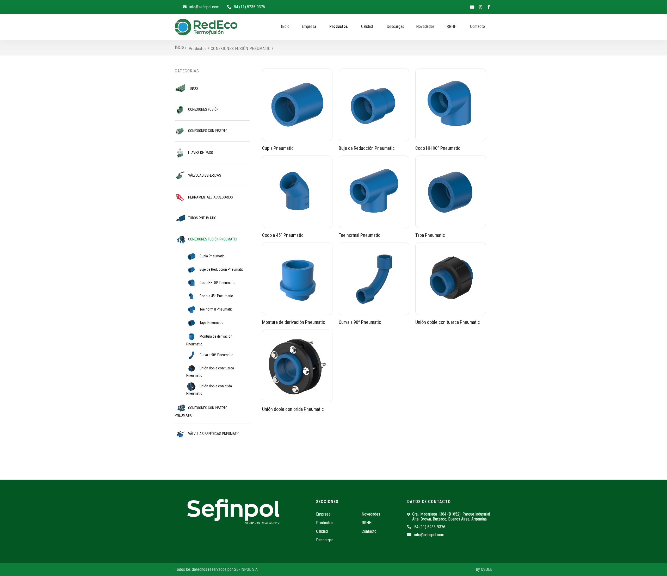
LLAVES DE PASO (200, 153)
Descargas (395, 26)
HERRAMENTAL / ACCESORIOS (210, 197)
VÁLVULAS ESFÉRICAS (204, 175)
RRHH (451, 26)
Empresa (309, 26)
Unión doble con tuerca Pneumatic (210, 371)
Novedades (425, 26)
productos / (199, 48)
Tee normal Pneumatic (216, 309)
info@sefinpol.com (204, 6)
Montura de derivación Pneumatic (209, 340)
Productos (338, 26)
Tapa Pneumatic (211, 322)
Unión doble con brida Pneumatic (209, 389)
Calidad (367, 26)
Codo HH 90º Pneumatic (217, 283)
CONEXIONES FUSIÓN (203, 109)
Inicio (285, 26)
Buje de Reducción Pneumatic (221, 269)
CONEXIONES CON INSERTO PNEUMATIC (201, 411)
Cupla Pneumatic (212, 256)
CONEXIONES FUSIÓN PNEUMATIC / (242, 48)
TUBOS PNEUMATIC (201, 218)
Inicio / (181, 47)
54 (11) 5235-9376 (249, 6)
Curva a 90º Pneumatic (216, 355)
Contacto (477, 26)
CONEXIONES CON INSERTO (207, 131)
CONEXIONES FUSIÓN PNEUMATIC (212, 239)
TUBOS (192, 88)
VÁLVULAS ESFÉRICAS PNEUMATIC (213, 434)
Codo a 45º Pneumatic (216, 296)
